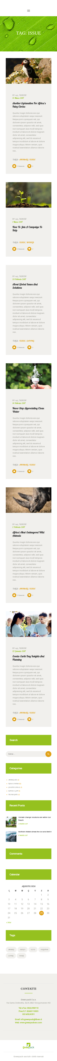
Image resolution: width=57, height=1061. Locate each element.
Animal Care (12, 780)
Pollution (44, 949)
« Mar (9, 922)
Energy (22, 949)
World (30, 242)
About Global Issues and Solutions (25, 286)
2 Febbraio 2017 (18, 527)
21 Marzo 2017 (23, 824)
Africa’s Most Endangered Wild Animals (28, 534)
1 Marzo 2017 (17, 222)
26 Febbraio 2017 (19, 279)
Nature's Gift (13, 791)
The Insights (13, 794)
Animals (23, 159)
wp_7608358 (19, 95)
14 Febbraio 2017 (19, 403)
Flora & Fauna (13, 783)
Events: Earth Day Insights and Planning (28, 658)
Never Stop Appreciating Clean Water (28, 410)
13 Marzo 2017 (18, 98)
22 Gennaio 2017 (19, 651)
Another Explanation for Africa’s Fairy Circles (29, 105)
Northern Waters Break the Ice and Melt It (34, 832)
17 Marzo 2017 (23, 835)
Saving (30, 340)
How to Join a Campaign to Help (27, 228)
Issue (32, 159)
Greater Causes (14, 787)
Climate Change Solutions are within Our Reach (34, 818)
